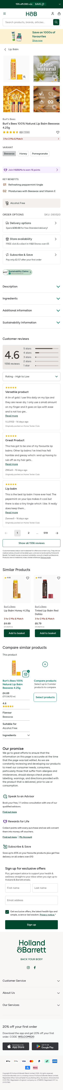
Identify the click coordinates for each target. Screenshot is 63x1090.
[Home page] (31, 14)
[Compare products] (45, 664)
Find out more (46, 557)
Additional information (17, 310)
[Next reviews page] (56, 533)
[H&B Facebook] (35, 967)
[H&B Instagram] (28, 967)
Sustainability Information (19, 322)
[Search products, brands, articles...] (56, 22)
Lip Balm (13, 49)
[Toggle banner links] (59, 4)
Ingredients (10, 298)
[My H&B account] (52, 13)
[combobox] (28, 22)
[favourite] (27, 578)
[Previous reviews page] (6, 533)
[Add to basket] (26, 673)
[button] (31, 272)
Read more (11, 415)
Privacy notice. (47, 914)
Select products (45, 697)
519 (46, 532)
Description (10, 286)
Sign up (31, 924)
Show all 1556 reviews (31, 543)
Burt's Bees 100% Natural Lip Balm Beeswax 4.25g (13, 684)
